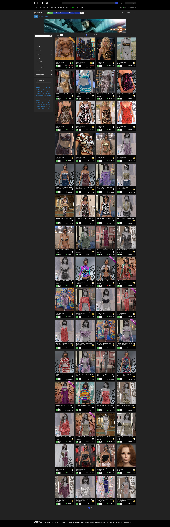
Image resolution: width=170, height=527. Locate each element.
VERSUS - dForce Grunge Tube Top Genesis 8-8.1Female (89, 499)
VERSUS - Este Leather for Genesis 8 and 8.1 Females (68, 156)
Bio (82, 12)
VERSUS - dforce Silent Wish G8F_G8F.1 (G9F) (127, 343)
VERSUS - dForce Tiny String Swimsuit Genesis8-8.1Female (130, 61)
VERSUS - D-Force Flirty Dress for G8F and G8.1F (46, 108)
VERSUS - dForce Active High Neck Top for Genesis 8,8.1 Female (90, 280)
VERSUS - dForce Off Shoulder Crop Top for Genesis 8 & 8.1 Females (91, 343)
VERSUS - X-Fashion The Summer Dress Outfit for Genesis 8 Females (91, 61)
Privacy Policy (82, 524)
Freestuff (72, 12)
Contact (83, 7)
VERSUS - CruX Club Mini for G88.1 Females (86, 436)
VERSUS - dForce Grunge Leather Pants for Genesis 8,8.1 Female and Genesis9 (114, 343)
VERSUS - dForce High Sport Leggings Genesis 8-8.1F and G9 (110, 436)
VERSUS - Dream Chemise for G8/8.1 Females (46, 100)
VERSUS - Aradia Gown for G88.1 (43, 89)
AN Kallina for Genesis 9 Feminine (43, 104)
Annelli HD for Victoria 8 (122, 468)
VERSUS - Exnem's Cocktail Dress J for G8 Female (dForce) (130, 405)
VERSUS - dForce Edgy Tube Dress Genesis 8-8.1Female (109, 405)
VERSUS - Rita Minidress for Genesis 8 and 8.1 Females (129, 249)
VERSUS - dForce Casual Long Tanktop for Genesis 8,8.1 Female (111, 218)
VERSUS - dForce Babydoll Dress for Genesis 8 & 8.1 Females (69, 343)
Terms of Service (60, 524)
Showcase (41, 16)
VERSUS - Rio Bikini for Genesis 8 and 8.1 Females (67, 249)
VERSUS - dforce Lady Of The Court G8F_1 (65, 405)
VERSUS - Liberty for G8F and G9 (63, 436)
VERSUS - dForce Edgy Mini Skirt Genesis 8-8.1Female (88, 468)
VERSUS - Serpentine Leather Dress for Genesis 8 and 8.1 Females (132, 280)
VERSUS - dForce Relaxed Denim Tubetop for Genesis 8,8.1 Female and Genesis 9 (135, 187)
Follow (50, 12)
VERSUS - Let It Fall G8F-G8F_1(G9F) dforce (66, 280)
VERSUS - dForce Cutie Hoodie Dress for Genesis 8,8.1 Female (70, 374)
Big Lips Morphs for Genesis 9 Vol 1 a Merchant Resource (48, 84)
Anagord (58, 63)
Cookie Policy (73, 524)
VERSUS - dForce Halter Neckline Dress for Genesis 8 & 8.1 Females (112, 93)
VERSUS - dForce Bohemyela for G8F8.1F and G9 (108, 249)
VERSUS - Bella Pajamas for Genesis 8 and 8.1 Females (88, 374)
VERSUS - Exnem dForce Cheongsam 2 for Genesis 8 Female (110, 499)
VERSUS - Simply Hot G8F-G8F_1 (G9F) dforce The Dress (130, 156)
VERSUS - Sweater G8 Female (83, 405)
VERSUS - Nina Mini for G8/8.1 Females (44, 91)
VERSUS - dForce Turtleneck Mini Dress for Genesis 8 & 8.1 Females (132, 374)
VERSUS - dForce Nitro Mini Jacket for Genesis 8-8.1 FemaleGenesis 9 (112, 280)
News (67, 7)
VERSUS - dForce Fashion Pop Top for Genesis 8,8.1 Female (130, 218)
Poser (77, 7)
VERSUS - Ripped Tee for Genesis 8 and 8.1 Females (88, 156)
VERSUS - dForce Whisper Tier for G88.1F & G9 (86, 218)
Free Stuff (46, 7)
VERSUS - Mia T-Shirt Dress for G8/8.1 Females (128, 124)
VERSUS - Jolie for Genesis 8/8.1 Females (45, 97)
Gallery (53, 7)
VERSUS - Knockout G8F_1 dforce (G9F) (126, 93)
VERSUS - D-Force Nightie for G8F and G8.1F (45, 98)
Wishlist (77, 12)
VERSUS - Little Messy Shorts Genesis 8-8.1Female (108, 468)
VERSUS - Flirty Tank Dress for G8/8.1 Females (86, 124)
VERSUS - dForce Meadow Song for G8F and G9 (66, 312)
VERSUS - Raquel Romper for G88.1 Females (127, 436)
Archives (46, 16)
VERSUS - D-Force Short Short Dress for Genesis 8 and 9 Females (50, 110)
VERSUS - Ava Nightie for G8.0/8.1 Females (45, 85)
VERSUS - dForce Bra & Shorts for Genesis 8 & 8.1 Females (89, 93)
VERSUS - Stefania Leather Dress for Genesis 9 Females (68, 124)
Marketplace (37, 7)
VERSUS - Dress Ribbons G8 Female (105, 374)
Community (61, 7)
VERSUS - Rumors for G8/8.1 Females (64, 61)
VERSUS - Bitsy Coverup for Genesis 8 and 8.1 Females (109, 187)
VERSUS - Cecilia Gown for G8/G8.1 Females (45, 102)
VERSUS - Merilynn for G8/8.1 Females (44, 106)
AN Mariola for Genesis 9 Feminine (43, 95)
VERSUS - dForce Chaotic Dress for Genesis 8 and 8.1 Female (69, 468)
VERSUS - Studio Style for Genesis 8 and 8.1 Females (67, 218)
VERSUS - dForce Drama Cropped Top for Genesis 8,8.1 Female (90, 312)
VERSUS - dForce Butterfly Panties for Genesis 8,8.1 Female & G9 (111, 312)
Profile (55, 12)
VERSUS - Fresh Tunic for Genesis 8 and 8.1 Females (88, 249)
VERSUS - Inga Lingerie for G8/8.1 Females (45, 87)
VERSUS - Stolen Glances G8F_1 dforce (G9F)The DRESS (110, 124)
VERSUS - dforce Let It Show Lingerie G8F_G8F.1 (46, 93)
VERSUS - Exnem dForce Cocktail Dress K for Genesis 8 (68, 93)
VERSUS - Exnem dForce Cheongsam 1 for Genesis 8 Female (131, 499)
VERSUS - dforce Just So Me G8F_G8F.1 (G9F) (66, 499)
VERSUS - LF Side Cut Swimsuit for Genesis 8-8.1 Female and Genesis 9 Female (114, 156)
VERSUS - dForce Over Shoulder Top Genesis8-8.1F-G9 (109, 61)
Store (61, 12)
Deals (72, 7)
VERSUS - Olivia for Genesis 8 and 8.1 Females (127, 312)
